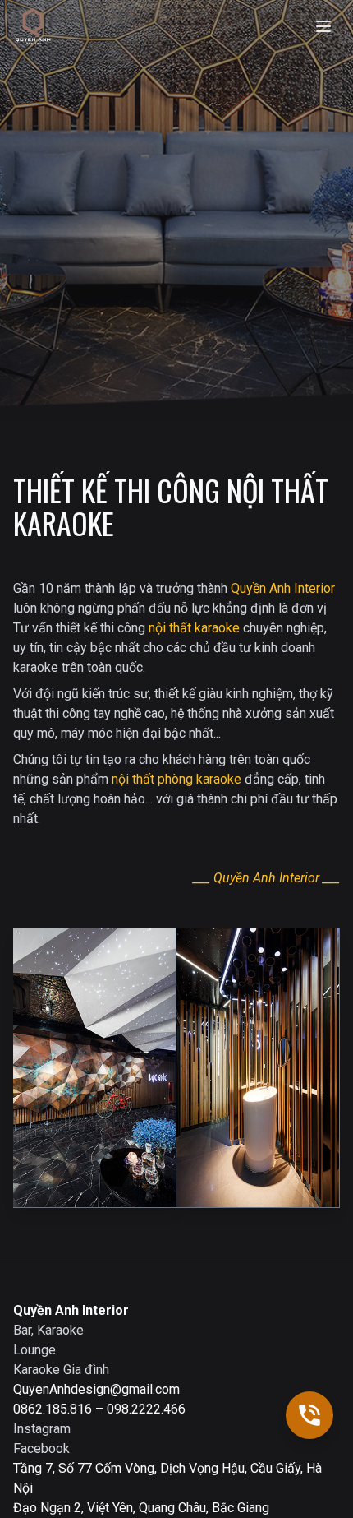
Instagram (42, 1429)
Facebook (41, 1448)
